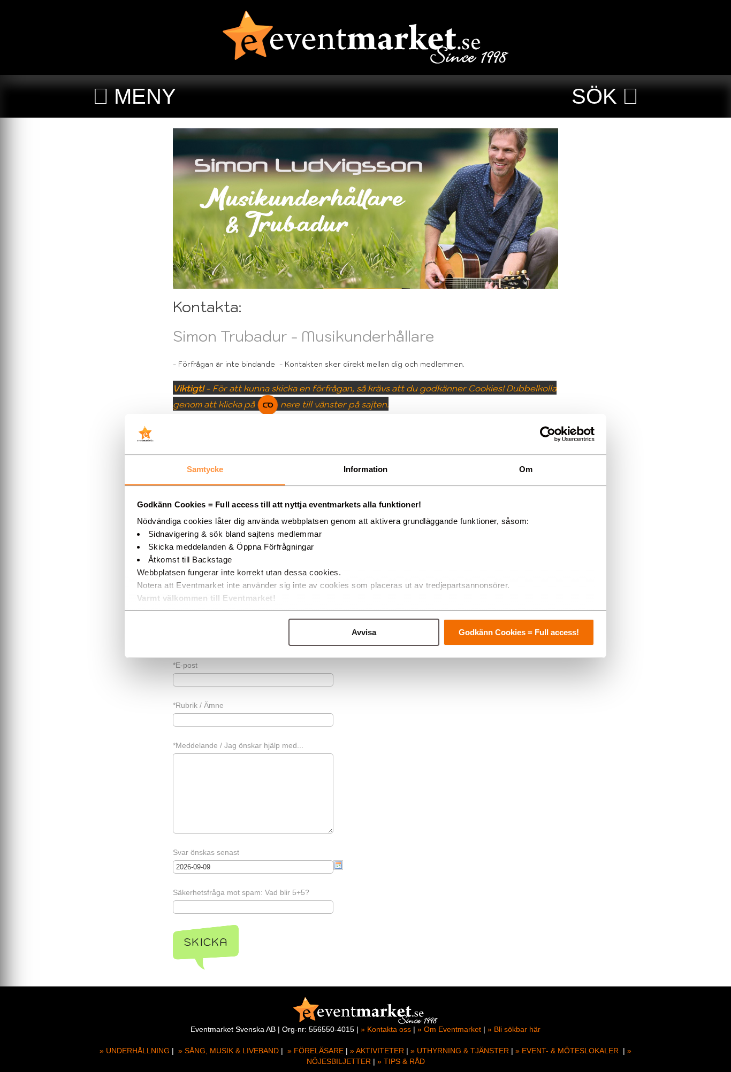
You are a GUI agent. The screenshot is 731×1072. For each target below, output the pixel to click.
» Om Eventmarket (449, 1029)
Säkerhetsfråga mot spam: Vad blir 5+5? (241, 892)
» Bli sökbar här (514, 1029)
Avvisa (364, 632)
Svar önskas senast (206, 852)
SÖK (594, 96)
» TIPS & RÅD (401, 1061)
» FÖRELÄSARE (315, 1050)
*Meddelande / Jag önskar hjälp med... (238, 745)
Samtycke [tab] (205, 469)
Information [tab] (365, 469)
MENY (145, 96)
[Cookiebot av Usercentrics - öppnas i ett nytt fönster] (548, 434)
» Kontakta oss (386, 1029)
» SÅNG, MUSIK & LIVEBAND (228, 1050)
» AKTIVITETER (377, 1050)
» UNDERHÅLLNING (135, 1050)
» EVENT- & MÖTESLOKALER (567, 1050)
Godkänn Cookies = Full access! (519, 632)
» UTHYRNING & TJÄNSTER (459, 1050)
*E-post (185, 665)
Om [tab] (525, 469)
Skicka (206, 942)
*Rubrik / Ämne (198, 705)
